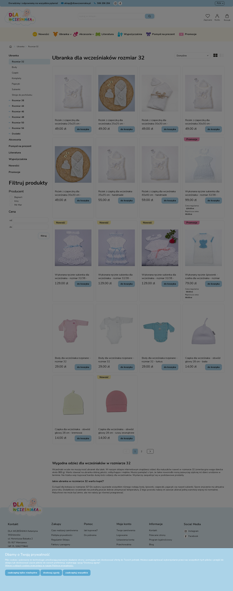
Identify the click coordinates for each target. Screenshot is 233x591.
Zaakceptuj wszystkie (76, 572)
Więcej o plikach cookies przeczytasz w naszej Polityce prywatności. (39, 565)
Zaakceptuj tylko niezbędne (22, 572)
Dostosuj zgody (51, 572)
